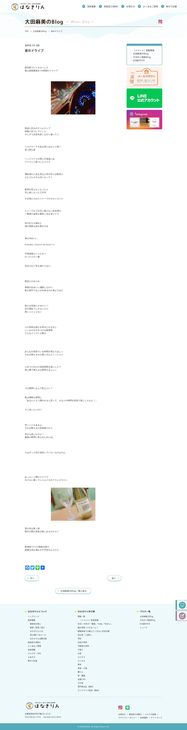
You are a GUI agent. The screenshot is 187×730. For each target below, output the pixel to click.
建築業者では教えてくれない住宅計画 (94, 631)
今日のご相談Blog (142, 57)
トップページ (33, 616)
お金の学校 (82, 642)
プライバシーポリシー (127, 717)
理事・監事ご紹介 (37, 627)
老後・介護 (82, 668)
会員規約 (144, 717)
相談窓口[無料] (111, 6)
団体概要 (91, 6)
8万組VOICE (139, 60)
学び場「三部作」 (85, 635)
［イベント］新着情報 (143, 50)
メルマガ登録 (150, 714)
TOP (26, 31)
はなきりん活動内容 (38, 638)
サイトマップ (156, 717)
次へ (32, 578)
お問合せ (130, 6)
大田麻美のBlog (39, 31)
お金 (80, 653)
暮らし (80, 671)
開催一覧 (81, 616)
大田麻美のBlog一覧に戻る (74, 590)
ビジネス (81, 657)
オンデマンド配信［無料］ (89, 690)
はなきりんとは (36, 631)
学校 (80, 638)
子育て (80, 649)
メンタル (81, 660)
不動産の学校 (83, 646)
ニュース (143, 627)
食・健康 (81, 675)
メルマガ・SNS (34, 653)
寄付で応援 (171, 6)
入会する (31, 657)
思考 (80, 664)
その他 (80, 683)
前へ (114, 578)
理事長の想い (35, 623)
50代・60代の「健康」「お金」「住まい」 (95, 623)
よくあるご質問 (150, 6)
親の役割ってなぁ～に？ (88, 627)
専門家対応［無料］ (86, 686)
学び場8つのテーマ (38, 635)
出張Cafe (82, 679)
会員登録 (31, 649)
